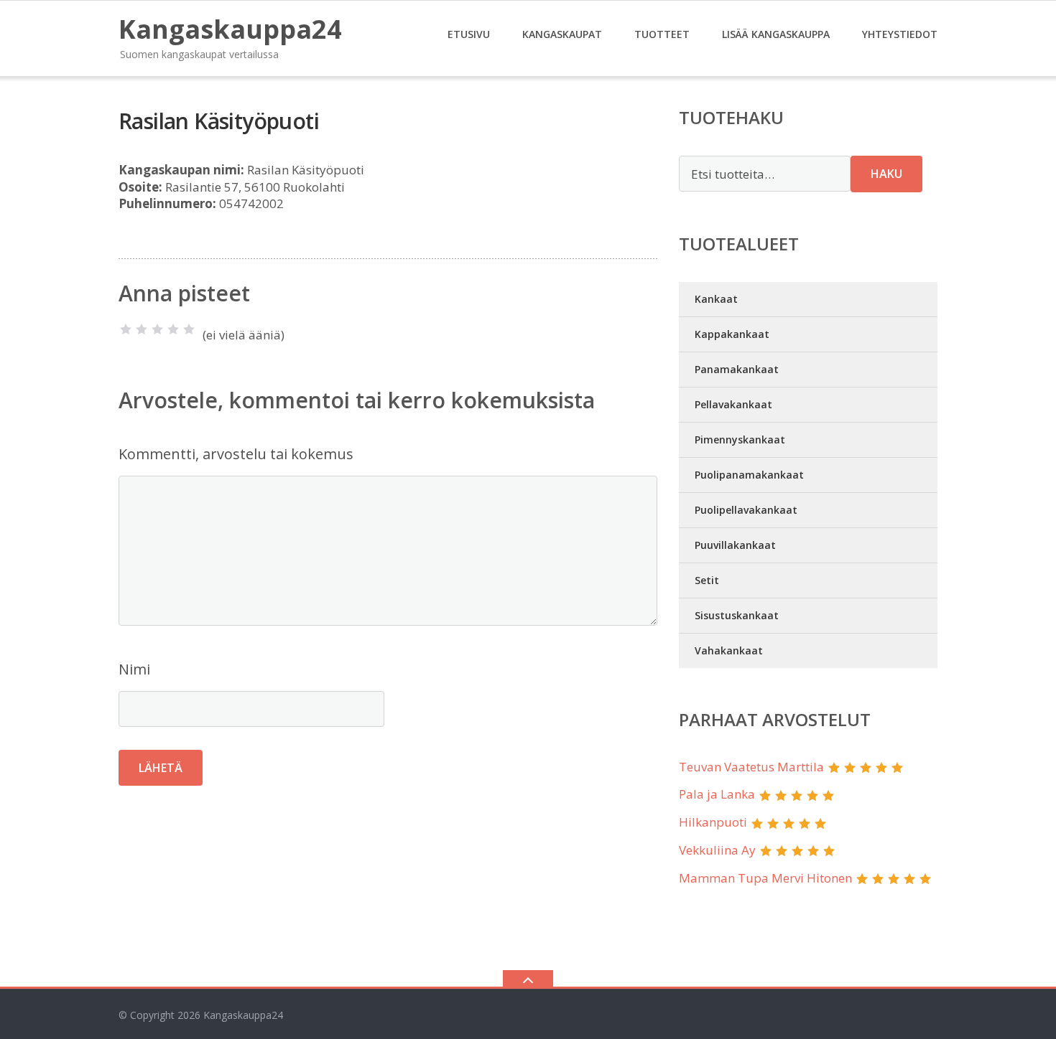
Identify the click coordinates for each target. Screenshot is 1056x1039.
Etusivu (469, 34)
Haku (886, 174)
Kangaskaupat (562, 34)
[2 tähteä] (141, 329)
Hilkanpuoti (713, 822)
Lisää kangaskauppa (776, 34)
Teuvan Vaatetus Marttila (751, 766)
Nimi (134, 669)
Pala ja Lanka (717, 794)
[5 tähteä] (189, 329)
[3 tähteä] (157, 329)
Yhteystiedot (899, 34)
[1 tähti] (126, 329)
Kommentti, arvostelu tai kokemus (236, 454)
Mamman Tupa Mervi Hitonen (765, 878)
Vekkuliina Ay (717, 850)
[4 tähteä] (173, 329)
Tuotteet (662, 34)
